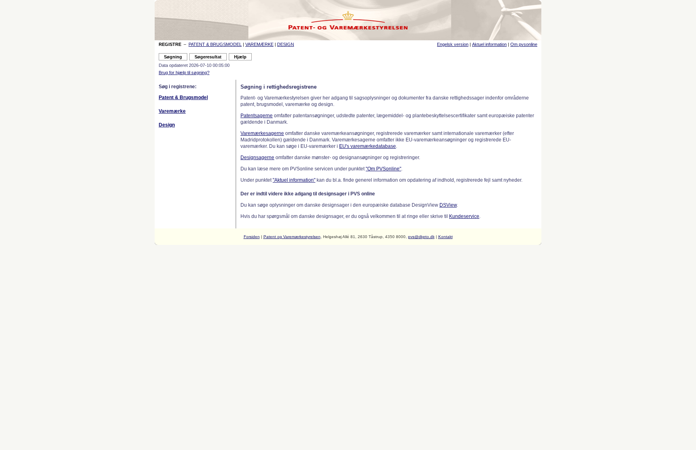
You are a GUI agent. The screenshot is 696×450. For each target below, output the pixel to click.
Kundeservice (464, 216)
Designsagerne (257, 157)
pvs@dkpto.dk (421, 236)
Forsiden (252, 236)
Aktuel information (489, 44)
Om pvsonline (523, 44)
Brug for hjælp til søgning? (184, 72)
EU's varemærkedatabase (367, 146)
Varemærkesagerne (262, 133)
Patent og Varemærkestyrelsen (292, 236)
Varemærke (172, 111)
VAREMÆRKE (259, 44)
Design (167, 125)
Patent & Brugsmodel (183, 97)
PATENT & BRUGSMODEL (215, 44)
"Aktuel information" (294, 180)
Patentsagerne (256, 115)
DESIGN (285, 44)
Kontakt (445, 236)
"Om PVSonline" (383, 169)
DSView (448, 205)
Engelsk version (452, 44)
